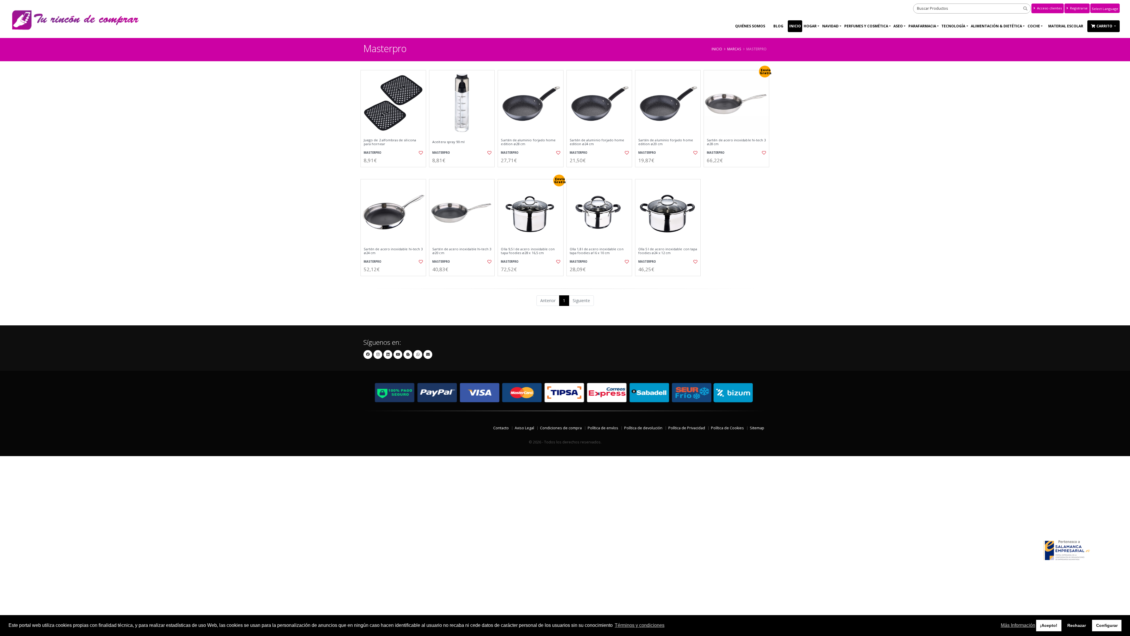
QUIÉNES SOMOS (750, 26)
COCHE (1034, 26)
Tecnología (953, 26)
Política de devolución (643, 427)
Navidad (830, 26)
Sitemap (757, 427)
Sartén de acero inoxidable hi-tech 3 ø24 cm (393, 251)
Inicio (795, 26)
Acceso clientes (1049, 8)
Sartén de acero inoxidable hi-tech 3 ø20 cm (461, 251)
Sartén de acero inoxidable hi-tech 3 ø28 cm (736, 142)
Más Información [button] (1018, 625)
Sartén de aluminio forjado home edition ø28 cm (528, 142)
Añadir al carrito (395, 172)
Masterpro (372, 153)
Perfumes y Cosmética (866, 26)
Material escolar (1065, 26)
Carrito (1104, 26)
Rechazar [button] (1076, 625)
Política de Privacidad (686, 427)
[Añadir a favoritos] (420, 153)
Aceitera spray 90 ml (448, 142)
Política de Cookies (727, 427)
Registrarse (1078, 8)
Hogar (810, 26)
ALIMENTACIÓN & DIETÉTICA (996, 26)
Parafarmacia (922, 26)
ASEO (898, 26)
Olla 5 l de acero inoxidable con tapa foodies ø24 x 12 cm (667, 251)
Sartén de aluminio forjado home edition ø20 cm (665, 142)
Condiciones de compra (561, 427)
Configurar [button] (1107, 625)
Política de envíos (603, 427)
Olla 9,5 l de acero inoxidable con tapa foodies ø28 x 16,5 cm (528, 251)
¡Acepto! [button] (1048, 625)
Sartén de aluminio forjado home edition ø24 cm (597, 142)
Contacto (501, 427)
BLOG (778, 26)
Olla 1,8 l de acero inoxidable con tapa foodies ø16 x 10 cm (597, 251)
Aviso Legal (524, 427)
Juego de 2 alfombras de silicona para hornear (390, 142)
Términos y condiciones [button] (639, 625)
